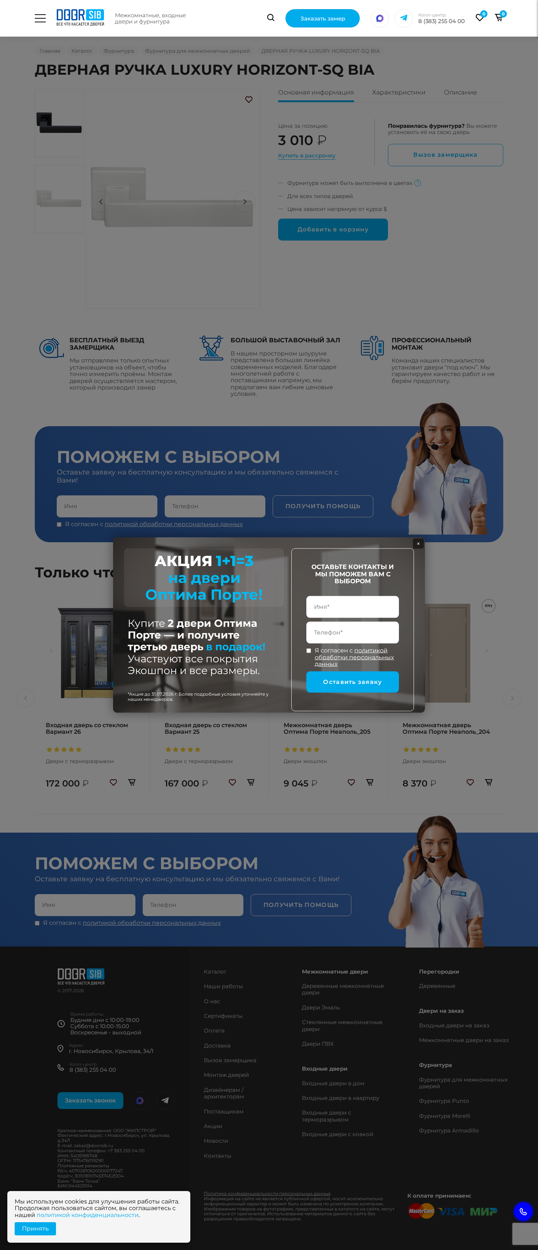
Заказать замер (322, 18)
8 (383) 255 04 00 (441, 21)
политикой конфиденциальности (88, 1215)
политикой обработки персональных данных (354, 657)
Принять (35, 1228)
